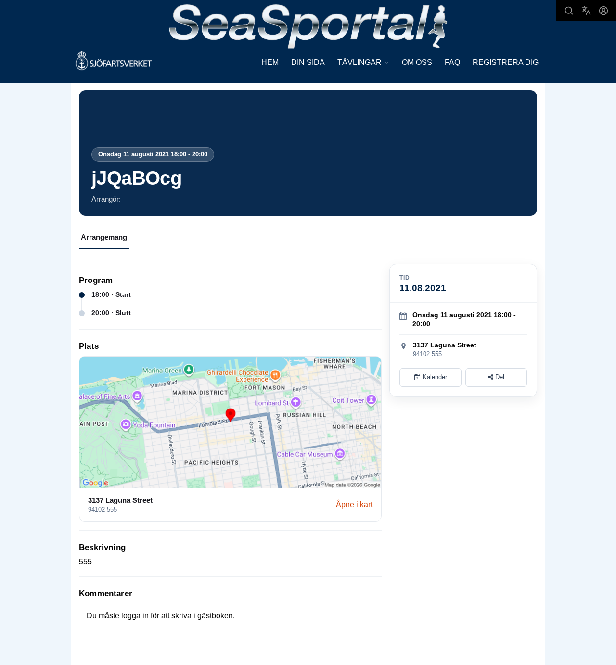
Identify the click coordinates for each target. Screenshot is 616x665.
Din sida (308, 62)
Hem (270, 62)
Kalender (434, 377)
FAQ (452, 62)
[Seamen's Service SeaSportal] (308, 25)
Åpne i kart (354, 504)
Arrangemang (104, 237)
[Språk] (586, 10)
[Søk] (569, 10)
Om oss (417, 62)
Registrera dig (506, 62)
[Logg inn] (603, 10)
